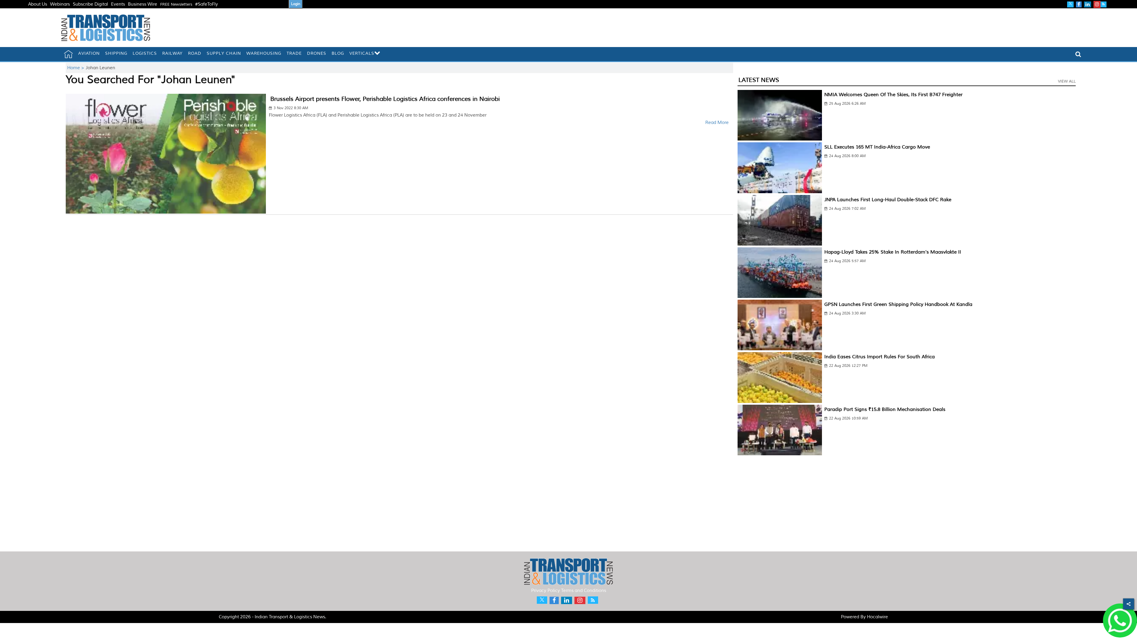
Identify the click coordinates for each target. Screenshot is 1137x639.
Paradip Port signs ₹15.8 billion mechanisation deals (884, 409)
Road (194, 53)
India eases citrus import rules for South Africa (879, 357)
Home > (76, 68)
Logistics (145, 53)
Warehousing (263, 53)
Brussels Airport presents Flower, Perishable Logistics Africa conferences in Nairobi (385, 99)
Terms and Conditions (583, 590)
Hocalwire (877, 617)
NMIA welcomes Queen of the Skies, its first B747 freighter (893, 95)
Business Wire (142, 4)
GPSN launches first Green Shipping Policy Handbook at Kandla (898, 304)
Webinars (60, 4)
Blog (338, 53)
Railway (172, 53)
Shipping (116, 53)
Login (295, 4)
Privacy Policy (545, 590)
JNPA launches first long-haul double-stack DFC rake (887, 200)
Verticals (361, 53)
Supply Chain (224, 53)
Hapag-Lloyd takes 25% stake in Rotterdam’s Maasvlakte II (892, 252)
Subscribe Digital (90, 4)
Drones (316, 53)
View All (1067, 81)
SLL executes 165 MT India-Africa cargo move (877, 147)
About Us (37, 4)
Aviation (89, 53)
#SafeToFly (206, 4)
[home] (68, 54)
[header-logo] (105, 27)
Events (118, 4)
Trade (294, 53)
